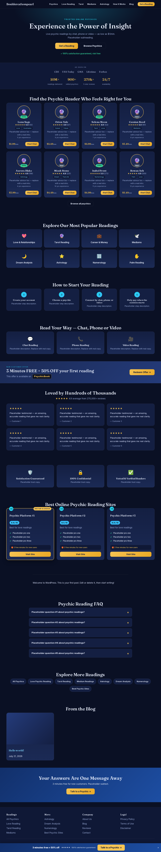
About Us (87, 819)
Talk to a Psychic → (80, 791)
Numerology (142, 681)
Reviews (86, 828)
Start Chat (32, 144)
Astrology (104, 4)
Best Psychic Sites (80, 689)
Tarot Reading (64, 681)
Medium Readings (85, 681)
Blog (131, 4)
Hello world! (16, 750)
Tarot (81, 4)
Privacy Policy (127, 819)
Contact (86, 832)
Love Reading (68, 4)
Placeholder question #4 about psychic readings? (58, 643)
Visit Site (30, 554)
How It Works (119, 4)
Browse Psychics (93, 46)
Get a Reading (146, 4)
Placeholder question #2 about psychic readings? (58, 622)
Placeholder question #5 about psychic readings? (58, 653)
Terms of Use (127, 823)
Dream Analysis (123, 681)
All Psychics (18, 681)
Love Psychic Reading (40, 681)
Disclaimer (125, 828)
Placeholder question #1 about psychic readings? (58, 612)
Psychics (53, 4)
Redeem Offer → (142, 372)
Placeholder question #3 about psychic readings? (58, 632)
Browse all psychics (81, 203)
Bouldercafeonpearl (20, 4)
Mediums (91, 4)
